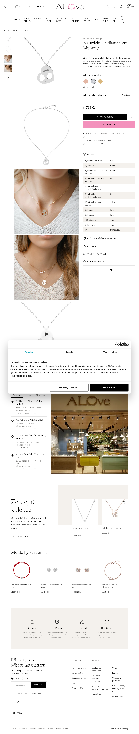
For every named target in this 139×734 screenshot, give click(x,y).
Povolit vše (109, 387)
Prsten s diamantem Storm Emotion (82, 529)
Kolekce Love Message (92, 38)
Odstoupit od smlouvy (119, 728)
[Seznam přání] (115, 6)
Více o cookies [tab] (110, 352)
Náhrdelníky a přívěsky (20, 30)
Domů (6, 30)
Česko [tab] (28, 394)
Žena (17, 678)
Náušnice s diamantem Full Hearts (51, 585)
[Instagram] (18, 702)
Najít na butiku (110, 124)
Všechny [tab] (16, 394)
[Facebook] (12, 702)
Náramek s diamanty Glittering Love (110, 585)
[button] (109, 154)
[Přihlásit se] (121, 6)
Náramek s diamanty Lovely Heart (21, 585)
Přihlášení (38, 685)
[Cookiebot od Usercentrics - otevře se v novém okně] (117, 344)
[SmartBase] (62, 728)
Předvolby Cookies (67, 387)
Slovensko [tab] (40, 394)
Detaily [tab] (69, 352)
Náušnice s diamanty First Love (81, 585)
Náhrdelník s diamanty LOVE (113, 528)
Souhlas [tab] (29, 352)
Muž (27, 678)
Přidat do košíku (105, 116)
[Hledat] (108, 6)
